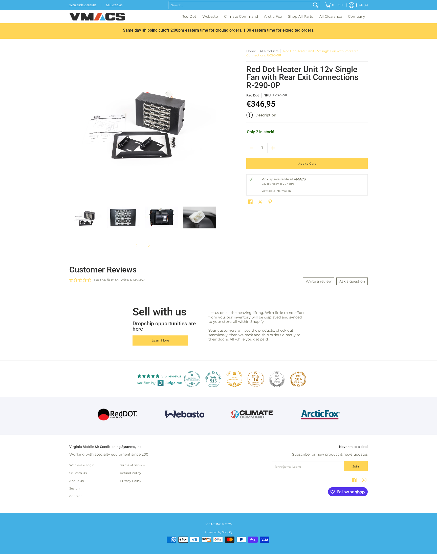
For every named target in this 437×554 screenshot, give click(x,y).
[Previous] (72, 122)
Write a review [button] (319, 281)
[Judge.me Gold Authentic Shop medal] (234, 379)
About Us (76, 481)
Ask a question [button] (352, 281)
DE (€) (363, 5)
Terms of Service (132, 465)
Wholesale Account (82, 5)
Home (251, 51)
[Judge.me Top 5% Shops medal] (277, 379)
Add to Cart (307, 163)
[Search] (316, 5)
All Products (269, 51)
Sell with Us (114, 5)
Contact (75, 496)
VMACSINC (213, 524)
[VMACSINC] (97, 16)
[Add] (273, 148)
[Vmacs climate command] (252, 414)
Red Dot (252, 95)
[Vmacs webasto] (185, 414)
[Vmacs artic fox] (320, 415)
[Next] (212, 122)
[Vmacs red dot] (117, 414)
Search (74, 488)
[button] (307, 117)
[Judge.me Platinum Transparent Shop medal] (192, 379)
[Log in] (351, 5)
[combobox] (240, 5)
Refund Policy (130, 473)
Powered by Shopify (218, 532)
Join (356, 466)
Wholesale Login (81, 465)
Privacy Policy (130, 481)
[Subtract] (251, 148)
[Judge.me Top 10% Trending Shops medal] (298, 379)
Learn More (160, 340)
